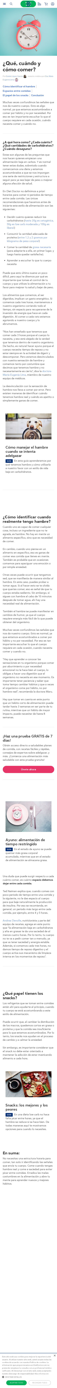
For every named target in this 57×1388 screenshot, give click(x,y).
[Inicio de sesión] (52, 4)
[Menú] (4, 4)
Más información (42, 1374)
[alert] (28, 1370)
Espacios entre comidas (17, 91)
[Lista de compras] (46, 4)
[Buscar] (11, 4)
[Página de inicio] (28, 4)
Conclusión (37, 95)
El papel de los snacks (15, 95)
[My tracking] (39, 4)
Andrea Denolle (12, 920)
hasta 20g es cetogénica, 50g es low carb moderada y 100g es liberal (30, 224)
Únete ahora (28, 769)
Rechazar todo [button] (39, 1383)
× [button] (55, 1356)
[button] (28, 1377)
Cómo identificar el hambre (19, 86)
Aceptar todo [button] (16, 1383)
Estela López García (14, 76)
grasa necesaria (42, 247)
